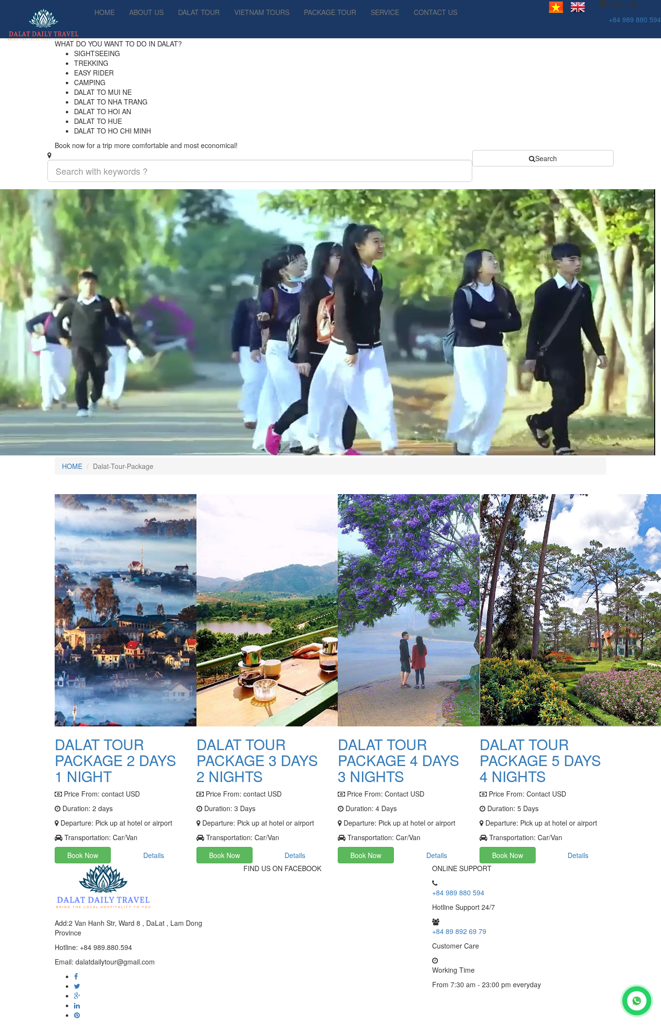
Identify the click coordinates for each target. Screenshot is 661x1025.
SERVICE (385, 12)
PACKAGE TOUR (330, 12)
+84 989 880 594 (635, 19)
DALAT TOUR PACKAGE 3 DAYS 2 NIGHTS (257, 760)
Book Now (82, 855)
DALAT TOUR (199, 12)
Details (153, 855)
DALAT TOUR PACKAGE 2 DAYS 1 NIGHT (115, 760)
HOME (104, 12)
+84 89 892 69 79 (459, 931)
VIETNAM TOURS (261, 12)
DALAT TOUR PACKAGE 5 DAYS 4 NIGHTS (540, 760)
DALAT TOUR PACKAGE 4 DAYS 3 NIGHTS (398, 760)
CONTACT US (435, 12)
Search (546, 158)
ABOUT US (146, 12)
